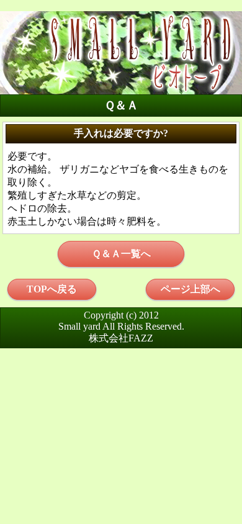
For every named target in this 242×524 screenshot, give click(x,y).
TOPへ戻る (52, 289)
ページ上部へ (190, 289)
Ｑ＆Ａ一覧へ (121, 253)
